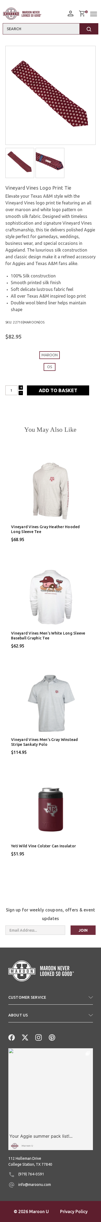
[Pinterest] (51, 1037)
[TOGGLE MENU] (94, 14)
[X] (24, 1037)
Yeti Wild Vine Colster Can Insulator (43, 846)
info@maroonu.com (34, 1184)
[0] (82, 13)
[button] (50, 999)
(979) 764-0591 (31, 1174)
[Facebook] (11, 1037)
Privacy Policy (74, 1211)
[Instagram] (38, 1037)
